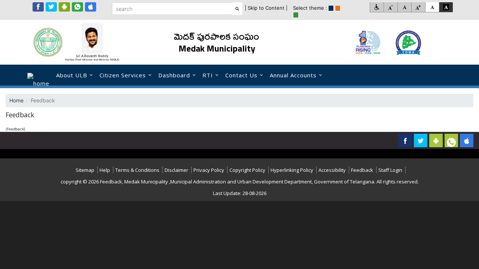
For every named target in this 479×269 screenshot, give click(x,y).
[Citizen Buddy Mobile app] (466, 140)
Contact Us (241, 75)
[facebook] (38, 7)
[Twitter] (51, 7)
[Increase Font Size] (418, 7)
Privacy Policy (208, 170)
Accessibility (332, 170)
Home (16, 100)
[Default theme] (432, 7)
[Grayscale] (446, 7)
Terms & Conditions (137, 170)
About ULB (71, 75)
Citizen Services (123, 75)
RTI (207, 75)
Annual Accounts (293, 75)
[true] (331, 8)
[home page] (38, 75)
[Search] (237, 8)
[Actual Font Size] (404, 7)
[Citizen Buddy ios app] (90, 7)
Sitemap (85, 170)
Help (105, 170)
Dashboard (174, 75)
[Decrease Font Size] (390, 7)
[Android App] (64, 7)
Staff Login (390, 170)
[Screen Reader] (377, 7)
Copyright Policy (247, 170)
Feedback (362, 170)
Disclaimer (176, 170)
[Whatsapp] (77, 7)
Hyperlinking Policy (292, 170)
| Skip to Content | (266, 8)
